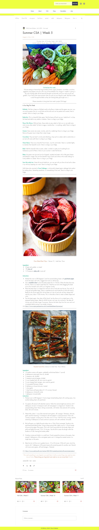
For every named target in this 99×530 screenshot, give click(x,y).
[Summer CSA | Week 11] (73, 487)
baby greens (59, 18)
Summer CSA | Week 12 (48, 495)
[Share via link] (34, 465)
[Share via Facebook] (23, 465)
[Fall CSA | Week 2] (26, 487)
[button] (81, 18)
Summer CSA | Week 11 (71, 495)
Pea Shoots (40, 18)
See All (82, 478)
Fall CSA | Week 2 (22, 495)
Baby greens (67, 18)
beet (30, 460)
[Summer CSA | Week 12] (49, 487)
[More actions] (75, 28)
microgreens (32, 18)
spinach (46, 18)
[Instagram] (84, 4)
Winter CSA (24, 18)
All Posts (17, 18)
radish (52, 18)
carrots (34, 460)
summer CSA (25, 460)
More (74, 18)
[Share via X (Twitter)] (27, 465)
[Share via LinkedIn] (30, 465)
